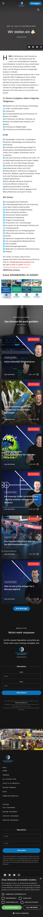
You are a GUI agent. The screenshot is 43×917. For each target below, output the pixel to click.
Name (21, 672)
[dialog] (21, 896)
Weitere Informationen (32, 890)
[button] (21, 913)
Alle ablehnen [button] (32, 907)
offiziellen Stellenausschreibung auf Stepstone (17, 266)
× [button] (40, 879)
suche (39, 8)
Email (21, 682)
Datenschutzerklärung (21, 703)
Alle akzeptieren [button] (11, 907)
